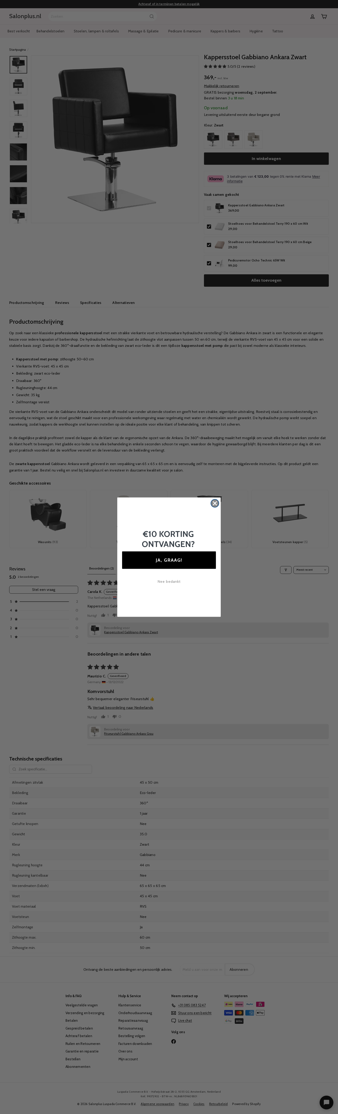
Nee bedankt (169, 581)
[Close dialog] (215, 503)
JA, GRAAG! (169, 560)
